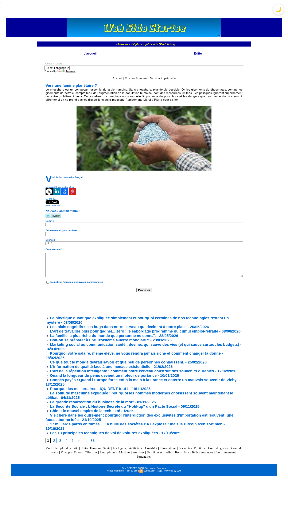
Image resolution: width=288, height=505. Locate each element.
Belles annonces (202, 452)
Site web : (51, 240)
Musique (125, 452)
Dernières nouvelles (160, 452)
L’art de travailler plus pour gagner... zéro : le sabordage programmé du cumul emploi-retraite (133, 331)
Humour (95, 448)
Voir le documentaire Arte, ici (67, 177)
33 (92, 440)
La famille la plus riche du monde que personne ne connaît (102, 336)
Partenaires (144, 456)
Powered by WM (172, 470)
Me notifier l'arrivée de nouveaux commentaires (76, 282)
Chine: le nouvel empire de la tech (80, 411)
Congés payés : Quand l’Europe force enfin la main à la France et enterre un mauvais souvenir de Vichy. (143, 380)
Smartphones (108, 452)
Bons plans (182, 452)
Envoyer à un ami (136, 78)
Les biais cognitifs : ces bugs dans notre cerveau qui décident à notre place (118, 327)
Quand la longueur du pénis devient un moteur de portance (103, 375)
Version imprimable (163, 78)
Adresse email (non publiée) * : (63, 230)
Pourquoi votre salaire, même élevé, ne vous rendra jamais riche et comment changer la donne (135, 353)
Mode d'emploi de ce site (62, 448)
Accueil (48, 63)
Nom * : (50, 221)
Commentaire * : (54, 249)
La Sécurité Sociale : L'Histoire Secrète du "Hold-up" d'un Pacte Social (113, 406)
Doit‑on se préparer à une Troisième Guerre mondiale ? (99, 340)
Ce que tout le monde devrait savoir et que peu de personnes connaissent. (116, 362)
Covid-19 (151, 448)
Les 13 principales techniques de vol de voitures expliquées (103, 433)
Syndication (149, 470)
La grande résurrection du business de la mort (91, 402)
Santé (106, 448)
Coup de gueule (218, 448)
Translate (70, 71)
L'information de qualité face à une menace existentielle (99, 367)
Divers (59, 63)
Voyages (66, 452)
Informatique (168, 448)
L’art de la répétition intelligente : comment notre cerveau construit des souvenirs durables (131, 371)
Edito (198, 53)
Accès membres (115, 470)
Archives (138, 452)
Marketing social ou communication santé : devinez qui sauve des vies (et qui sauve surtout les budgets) (144, 344)
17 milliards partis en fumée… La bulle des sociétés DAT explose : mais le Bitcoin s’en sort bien (135, 424)
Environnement (225, 452)
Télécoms (91, 452)
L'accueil (90, 53)
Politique (200, 448)
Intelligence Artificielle (128, 448)
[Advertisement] (122, 303)
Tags (159, 470)
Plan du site (131, 470)
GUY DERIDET (53, 205)
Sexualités (185, 448)
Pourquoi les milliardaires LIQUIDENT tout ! (88, 389)
